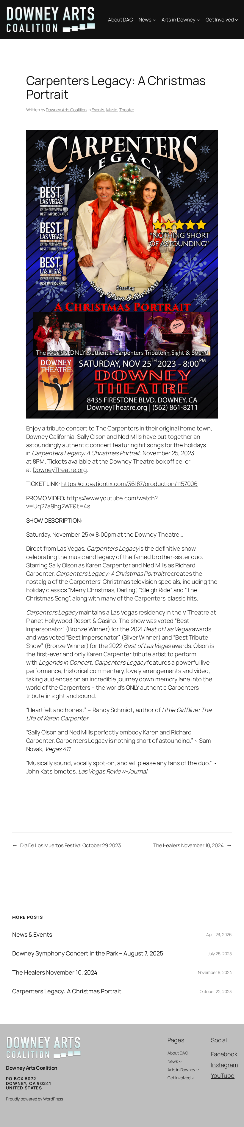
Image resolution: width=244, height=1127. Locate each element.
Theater (126, 109)
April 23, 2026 (219, 934)
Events (98, 109)
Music (112, 109)
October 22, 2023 (216, 991)
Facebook (224, 1054)
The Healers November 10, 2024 (188, 845)
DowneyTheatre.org (60, 470)
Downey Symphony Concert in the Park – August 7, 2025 (87, 953)
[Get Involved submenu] (236, 19)
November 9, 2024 (215, 972)
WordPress (53, 1099)
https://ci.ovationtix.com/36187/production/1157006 (129, 484)
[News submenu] (154, 19)
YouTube (222, 1076)
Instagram (224, 1065)
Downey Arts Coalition (66, 109)
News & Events (32, 934)
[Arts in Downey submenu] (198, 19)
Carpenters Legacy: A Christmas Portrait (66, 991)
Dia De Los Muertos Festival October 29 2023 (70, 845)
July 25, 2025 (220, 953)
